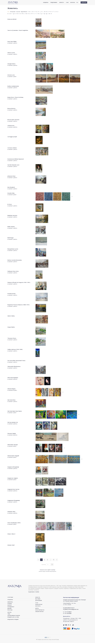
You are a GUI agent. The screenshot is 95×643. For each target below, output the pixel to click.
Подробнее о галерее (33, 592)
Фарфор (10, 605)
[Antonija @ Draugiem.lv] (73, 625)
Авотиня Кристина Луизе (15, 411)
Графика (10, 603)
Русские (18, 11)
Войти (37, 608)
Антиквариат (11, 606)
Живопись (13, 8)
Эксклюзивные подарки (14, 615)
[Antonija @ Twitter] (63, 625)
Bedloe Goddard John (13, 86)
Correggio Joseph (12, 136)
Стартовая (10, 597)
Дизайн (10, 608)
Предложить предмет (13, 619)
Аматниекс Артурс (13, 444)
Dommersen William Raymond (16, 159)
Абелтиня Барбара (13, 377)
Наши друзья (38, 604)
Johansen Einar (11, 176)
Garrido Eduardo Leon (13, 165)
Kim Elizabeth (11, 187)
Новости (61, 2)
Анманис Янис (11, 511)
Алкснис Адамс (12, 433)
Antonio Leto (11, 75)
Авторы (9, 612)
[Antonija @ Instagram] (66, 625)
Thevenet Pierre (12, 338)
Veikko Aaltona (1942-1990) (15, 349)
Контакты (72, 2)
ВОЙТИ (83, 2)
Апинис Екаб (11, 545)
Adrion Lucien (11, 52)
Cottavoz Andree (12, 148)
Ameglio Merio (11, 63)
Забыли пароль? (39, 611)
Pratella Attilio (12, 293)
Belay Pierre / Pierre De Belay (15, 97)
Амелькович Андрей (13, 455)
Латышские (13, 11)
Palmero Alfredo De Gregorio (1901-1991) (19, 282)
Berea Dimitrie (11, 108)
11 (53, 559)
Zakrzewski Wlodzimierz (14, 366)
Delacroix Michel (12, 19)
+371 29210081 (68, 613)
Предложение (53, 2)
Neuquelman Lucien (13, 249)
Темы (9, 614)
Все (8, 11)
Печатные (10, 610)
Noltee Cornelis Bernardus (15, 260)
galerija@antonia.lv (69, 607)
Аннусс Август (11, 534)
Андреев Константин (13, 489)
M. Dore (10, 204)
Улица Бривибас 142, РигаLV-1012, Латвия (69, 604)
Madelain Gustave (12, 215)
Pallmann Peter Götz (13, 271)
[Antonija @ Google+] (70, 625)
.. (50, 559)
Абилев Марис (12, 388)
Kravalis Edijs (11, 193)
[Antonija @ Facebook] (68, 625)
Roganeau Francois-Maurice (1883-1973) (18, 304)
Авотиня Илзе (11, 400)
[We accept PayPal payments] (76, 628)
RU (77, 2)
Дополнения (38, 600)
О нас (67, 2)
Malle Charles (11, 226)
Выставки (37, 598)
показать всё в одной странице (47, 569)
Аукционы (45, 2)
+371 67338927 (68, 612)
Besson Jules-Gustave (13, 119)
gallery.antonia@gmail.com (71, 609)
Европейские (24, 11)
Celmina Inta (11, 125)
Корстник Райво (12, 41)
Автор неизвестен (13, 422)
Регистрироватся (39, 610)
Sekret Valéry (11, 316)
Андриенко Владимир (14, 500)
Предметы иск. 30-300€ (13, 617)
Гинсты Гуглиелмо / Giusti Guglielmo (18, 30)
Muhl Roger (11, 237)
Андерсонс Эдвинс (13, 478)
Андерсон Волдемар (13, 467)
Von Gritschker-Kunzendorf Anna (16, 360)
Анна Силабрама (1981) (14, 522)
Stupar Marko (11, 327)
